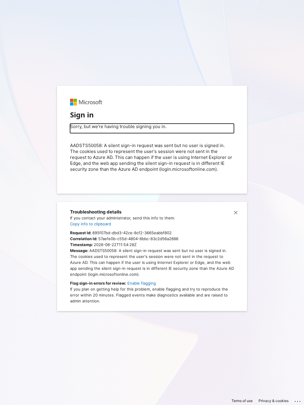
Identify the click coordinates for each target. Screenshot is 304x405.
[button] (236, 212)
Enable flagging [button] (141, 283)
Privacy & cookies (274, 400)
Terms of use (242, 400)
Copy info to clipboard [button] (90, 223)
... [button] (298, 400)
